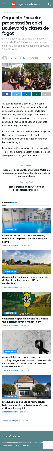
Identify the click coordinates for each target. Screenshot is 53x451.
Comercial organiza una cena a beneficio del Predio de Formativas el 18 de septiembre (25, 280)
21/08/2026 (25, 246)
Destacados (10, 230)
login (10, 420)
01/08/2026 (25, 370)
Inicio (4, 12)
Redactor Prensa (11, 246)
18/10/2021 (34, 58)
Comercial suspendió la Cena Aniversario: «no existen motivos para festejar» (25, 320)
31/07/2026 (25, 412)
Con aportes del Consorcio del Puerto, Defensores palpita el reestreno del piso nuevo (24, 238)
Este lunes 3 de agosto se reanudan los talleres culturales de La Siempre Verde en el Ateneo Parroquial (25, 405)
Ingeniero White (18, 58)
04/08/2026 (25, 326)
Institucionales (14, 12)
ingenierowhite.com (41, 442)
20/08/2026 (25, 287)
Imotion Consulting (23, 446)
